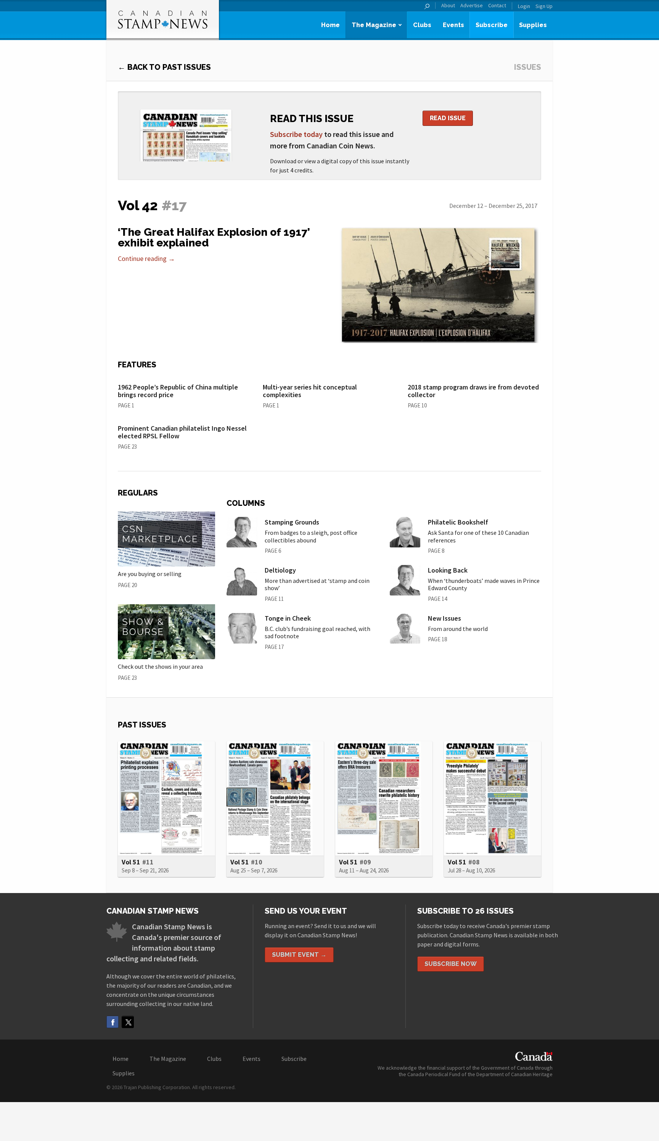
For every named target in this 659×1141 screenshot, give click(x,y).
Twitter (128, 1022)
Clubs (422, 25)
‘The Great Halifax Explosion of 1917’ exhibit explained (214, 237)
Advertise (471, 5)
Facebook (112, 1022)
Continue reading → (146, 258)
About (448, 5)
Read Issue (448, 118)
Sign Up (544, 6)
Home (330, 25)
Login (524, 6)
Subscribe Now (450, 963)
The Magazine (374, 25)
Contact (497, 5)
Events (453, 25)
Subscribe (492, 25)
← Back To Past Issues (164, 67)
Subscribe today (296, 134)
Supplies (533, 25)
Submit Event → (299, 954)
